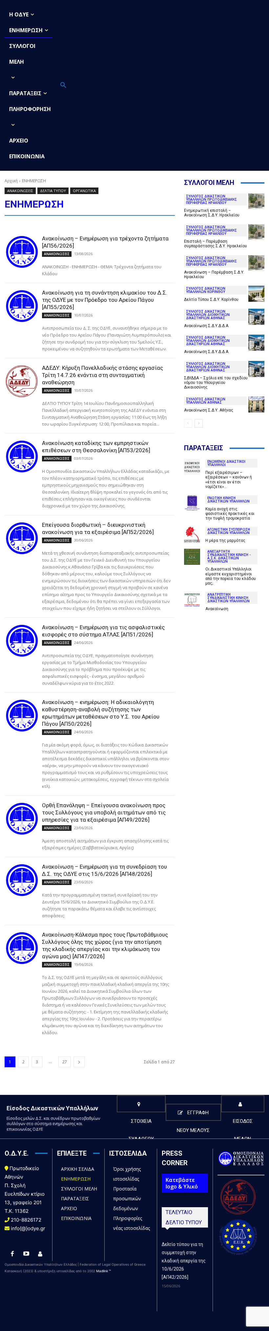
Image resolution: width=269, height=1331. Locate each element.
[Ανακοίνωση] (192, 600)
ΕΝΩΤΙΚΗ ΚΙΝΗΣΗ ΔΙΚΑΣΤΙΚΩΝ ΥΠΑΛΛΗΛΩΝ (228, 499)
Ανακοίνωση (216, 609)
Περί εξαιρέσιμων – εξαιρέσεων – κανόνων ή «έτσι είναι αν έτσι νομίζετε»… (228, 479)
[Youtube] (26, 1254)
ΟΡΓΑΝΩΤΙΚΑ (84, 190)
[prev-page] (188, 423)
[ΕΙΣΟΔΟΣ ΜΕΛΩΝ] (242, 1103)
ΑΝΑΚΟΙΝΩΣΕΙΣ (20, 190)
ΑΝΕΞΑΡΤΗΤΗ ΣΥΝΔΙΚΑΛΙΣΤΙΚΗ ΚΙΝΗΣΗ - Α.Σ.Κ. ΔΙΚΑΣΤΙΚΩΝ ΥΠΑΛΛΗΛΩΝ (229, 556)
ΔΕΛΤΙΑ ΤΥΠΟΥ (53, 190)
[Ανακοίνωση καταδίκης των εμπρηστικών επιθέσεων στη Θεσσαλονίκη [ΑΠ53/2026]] (22, 456)
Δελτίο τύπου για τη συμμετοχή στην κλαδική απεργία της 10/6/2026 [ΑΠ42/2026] (184, 1261)
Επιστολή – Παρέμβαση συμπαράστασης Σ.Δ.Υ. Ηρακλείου (215, 243)
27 (64, 1062)
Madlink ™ (103, 1271)
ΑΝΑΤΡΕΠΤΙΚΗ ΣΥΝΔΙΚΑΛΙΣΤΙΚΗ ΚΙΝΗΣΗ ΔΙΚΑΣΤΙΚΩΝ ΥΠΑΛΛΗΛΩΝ (228, 597)
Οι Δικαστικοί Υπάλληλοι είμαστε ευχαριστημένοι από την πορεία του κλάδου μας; (230, 576)
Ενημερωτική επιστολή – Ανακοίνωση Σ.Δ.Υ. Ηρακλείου (211, 212)
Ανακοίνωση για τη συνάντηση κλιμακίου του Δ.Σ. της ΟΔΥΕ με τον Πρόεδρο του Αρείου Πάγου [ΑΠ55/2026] (104, 299)
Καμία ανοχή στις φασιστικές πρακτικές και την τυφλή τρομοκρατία (230, 514)
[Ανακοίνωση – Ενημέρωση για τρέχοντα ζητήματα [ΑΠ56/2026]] (22, 252)
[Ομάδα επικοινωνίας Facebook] (40, 1254)
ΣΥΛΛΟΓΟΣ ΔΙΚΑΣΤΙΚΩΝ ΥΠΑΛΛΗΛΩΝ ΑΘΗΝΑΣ (205, 401)
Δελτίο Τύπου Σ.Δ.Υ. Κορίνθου (211, 299)
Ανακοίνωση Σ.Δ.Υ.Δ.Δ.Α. (206, 325)
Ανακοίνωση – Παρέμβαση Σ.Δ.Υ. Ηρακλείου (214, 274)
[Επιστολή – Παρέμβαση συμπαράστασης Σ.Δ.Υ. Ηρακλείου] (256, 232)
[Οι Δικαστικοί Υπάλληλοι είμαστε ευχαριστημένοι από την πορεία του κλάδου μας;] (192, 557)
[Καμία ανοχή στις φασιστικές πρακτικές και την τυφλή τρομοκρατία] (192, 503)
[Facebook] (12, 1254)
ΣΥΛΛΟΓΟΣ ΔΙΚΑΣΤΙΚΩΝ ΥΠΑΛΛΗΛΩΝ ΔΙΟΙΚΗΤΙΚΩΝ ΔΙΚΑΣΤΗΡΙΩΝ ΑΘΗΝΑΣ (208, 314)
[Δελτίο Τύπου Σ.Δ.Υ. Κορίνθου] (256, 294)
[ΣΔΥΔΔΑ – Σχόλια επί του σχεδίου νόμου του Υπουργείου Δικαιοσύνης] (256, 369)
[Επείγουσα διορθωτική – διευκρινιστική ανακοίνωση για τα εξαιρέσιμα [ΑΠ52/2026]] (22, 538)
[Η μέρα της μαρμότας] (192, 535)
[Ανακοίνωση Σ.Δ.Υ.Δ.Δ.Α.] (256, 317)
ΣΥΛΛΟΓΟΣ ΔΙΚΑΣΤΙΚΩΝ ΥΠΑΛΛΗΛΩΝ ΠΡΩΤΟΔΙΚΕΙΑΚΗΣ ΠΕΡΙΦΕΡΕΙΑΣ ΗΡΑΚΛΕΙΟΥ (211, 199)
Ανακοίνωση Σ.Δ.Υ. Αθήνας (208, 410)
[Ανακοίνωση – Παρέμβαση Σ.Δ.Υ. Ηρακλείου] (256, 263)
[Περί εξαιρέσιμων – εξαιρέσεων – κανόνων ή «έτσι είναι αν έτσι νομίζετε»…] (192, 467)
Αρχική (11, 181)
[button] (63, 85)
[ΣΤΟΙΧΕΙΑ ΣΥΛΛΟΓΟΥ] (141, 1103)
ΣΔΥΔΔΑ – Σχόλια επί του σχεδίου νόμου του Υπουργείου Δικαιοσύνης (216, 383)
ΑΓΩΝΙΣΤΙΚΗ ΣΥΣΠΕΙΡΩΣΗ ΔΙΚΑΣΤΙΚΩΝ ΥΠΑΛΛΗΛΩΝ (228, 531)
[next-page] (79, 1061)
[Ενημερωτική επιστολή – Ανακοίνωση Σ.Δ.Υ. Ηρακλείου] (256, 201)
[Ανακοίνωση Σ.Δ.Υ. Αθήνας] (256, 404)
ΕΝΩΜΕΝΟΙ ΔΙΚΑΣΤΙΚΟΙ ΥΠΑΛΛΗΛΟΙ (226, 463)
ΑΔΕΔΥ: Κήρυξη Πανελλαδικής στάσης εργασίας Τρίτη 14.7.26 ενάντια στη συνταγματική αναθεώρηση (102, 375)
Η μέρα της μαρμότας (225, 540)
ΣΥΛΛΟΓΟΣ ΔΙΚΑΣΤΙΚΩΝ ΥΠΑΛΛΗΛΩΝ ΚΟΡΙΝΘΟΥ (205, 290)
